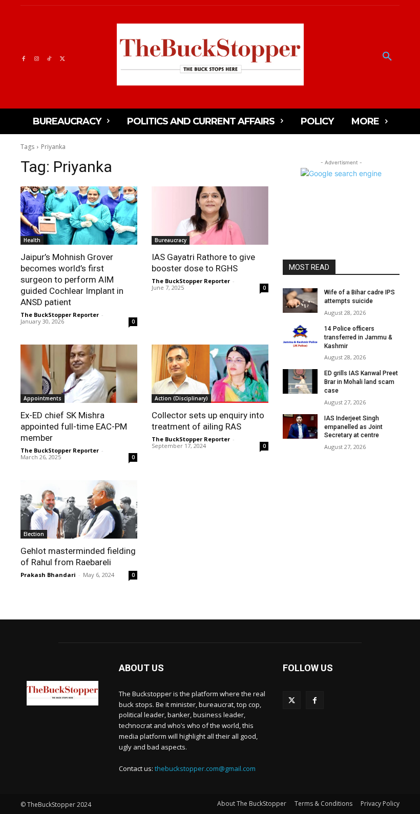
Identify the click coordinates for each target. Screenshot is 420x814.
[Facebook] (23, 57)
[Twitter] (62, 57)
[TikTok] (49, 57)
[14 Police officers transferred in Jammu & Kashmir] (300, 337)
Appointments (42, 398)
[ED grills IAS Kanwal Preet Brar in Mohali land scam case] (300, 381)
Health (32, 240)
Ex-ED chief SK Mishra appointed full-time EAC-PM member (73, 426)
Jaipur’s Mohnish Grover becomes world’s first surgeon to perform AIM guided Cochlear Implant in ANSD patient (71, 279)
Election (34, 534)
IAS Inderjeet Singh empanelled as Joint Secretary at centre (353, 427)
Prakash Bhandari (48, 575)
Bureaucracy (170, 240)
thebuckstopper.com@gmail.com (205, 768)
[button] (387, 57)
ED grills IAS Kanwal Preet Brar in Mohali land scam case (361, 382)
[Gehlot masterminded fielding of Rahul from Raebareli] (78, 509)
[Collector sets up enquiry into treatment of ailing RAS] (210, 374)
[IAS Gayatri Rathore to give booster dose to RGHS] (210, 215)
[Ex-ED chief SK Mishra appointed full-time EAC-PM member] (78, 374)
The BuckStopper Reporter (59, 314)
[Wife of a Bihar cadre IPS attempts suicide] (300, 300)
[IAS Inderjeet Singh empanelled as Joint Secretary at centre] (300, 426)
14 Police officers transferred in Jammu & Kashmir (358, 337)
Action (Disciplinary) (181, 398)
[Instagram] (36, 57)
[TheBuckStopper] (210, 54)
